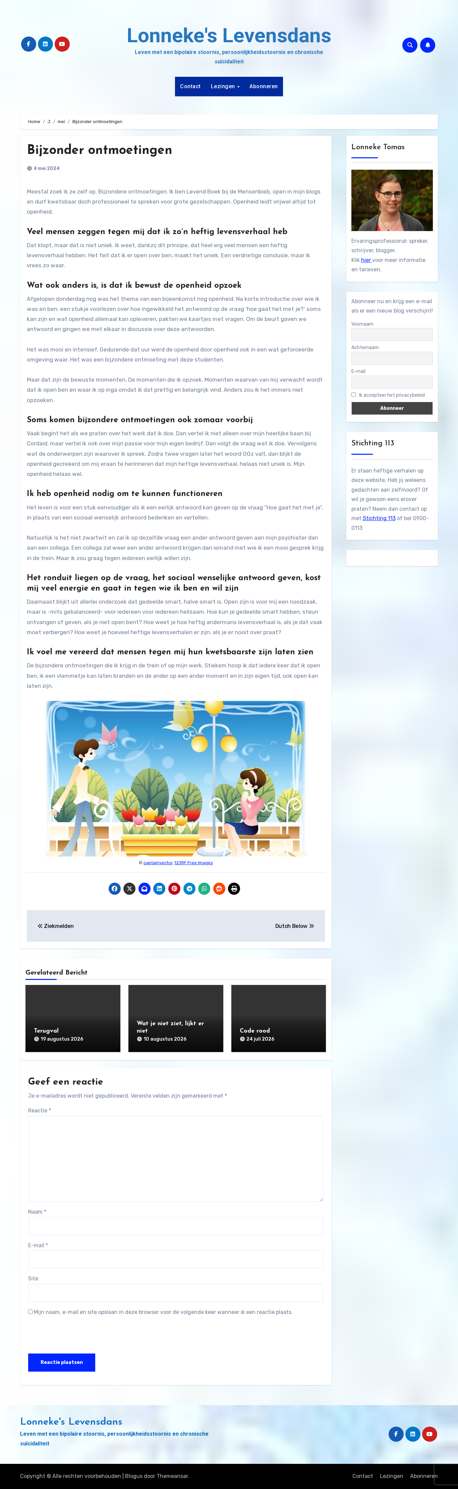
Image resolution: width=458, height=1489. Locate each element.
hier (366, 260)
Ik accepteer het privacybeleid (391, 395)
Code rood (255, 1031)
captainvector (158, 862)
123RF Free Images (193, 862)
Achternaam (365, 347)
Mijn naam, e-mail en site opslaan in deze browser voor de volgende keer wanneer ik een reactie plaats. (163, 1312)
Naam (37, 1212)
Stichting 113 (379, 518)
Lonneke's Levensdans (229, 35)
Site (33, 1278)
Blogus (133, 1476)
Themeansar (172, 1476)
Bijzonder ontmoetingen (99, 150)
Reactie (39, 1110)
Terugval (46, 1031)
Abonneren (263, 86)
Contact (190, 86)
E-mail (38, 1245)
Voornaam (362, 324)
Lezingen (224, 86)
